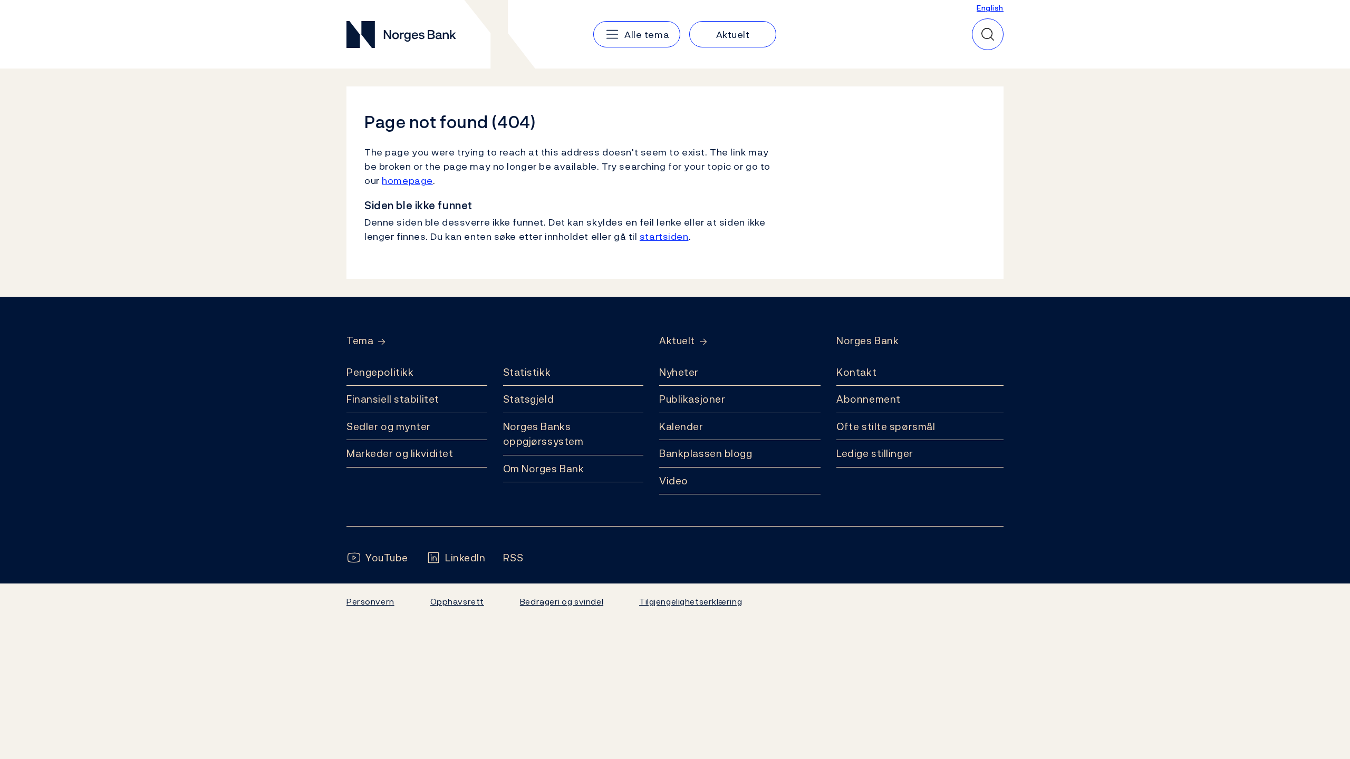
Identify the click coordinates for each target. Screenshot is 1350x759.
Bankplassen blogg (706, 453)
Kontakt (856, 372)
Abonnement (868, 399)
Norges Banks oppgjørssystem (543, 434)
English (990, 7)
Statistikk (527, 372)
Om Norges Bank (543, 468)
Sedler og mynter (388, 426)
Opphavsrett (457, 601)
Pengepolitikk (379, 372)
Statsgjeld (528, 399)
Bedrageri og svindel (561, 601)
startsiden (664, 236)
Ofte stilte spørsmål (885, 426)
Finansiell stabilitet (392, 399)
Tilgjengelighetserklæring (690, 601)
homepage (407, 180)
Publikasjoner (692, 399)
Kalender (681, 426)
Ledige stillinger (874, 453)
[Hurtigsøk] (988, 34)
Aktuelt (677, 341)
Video (673, 480)
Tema (359, 341)
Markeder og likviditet (399, 453)
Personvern (370, 601)
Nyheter (679, 372)
